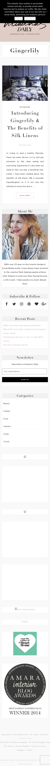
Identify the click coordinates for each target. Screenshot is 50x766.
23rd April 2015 (25, 145)
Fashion (6, 411)
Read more (30, 18)
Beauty (6, 403)
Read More (25, 195)
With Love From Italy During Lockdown (22, 325)
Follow (25, 621)
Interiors (25, 107)
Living (5, 434)
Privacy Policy (25, 738)
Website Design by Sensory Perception (19, 760)
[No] (46, 11)
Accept (19, 18)
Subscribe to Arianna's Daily (25, 364)
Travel (6, 441)
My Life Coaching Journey (15, 345)
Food (5, 419)
